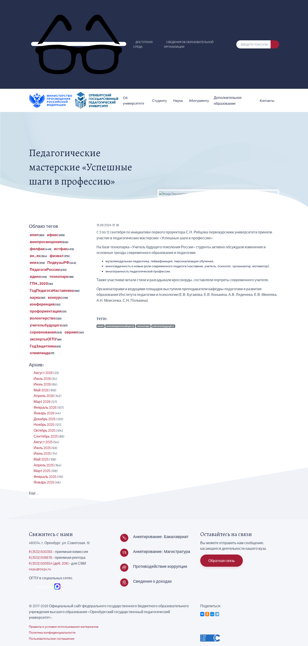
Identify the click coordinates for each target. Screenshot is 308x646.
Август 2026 (43, 372)
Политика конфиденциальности (52, 632)
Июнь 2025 (42, 453)
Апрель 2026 (44, 395)
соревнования (43, 332)
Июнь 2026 (42, 384)
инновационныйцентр (120, 325)
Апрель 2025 (44, 465)
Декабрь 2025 (45, 419)
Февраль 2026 (45, 407)
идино (35, 276)
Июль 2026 (42, 378)
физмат (56, 255)
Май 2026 (41, 390)
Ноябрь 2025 (44, 424)
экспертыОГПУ (43, 339)
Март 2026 (42, 401)
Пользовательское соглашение (51, 638)
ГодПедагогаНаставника (52, 290)
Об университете (133, 100)
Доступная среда (143, 44)
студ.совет (44, 586)
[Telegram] (217, 614)
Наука (178, 100)
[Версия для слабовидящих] (78, 44)
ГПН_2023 (39, 283)
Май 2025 (41, 459)
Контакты (267, 100)
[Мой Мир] (212, 614)
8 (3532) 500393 (40, 551)
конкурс (55, 297)
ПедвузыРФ (58, 262)
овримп (71, 332)
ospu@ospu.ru (40, 569)
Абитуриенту (199, 100)
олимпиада (40, 353)
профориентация (45, 311)
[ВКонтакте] (202, 614)
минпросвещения (46, 242)
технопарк (143, 325)
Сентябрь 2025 (46, 436)
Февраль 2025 (45, 476)
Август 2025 (43, 442)
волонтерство (42, 318)
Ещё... (34, 493)
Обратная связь (221, 560)
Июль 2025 (42, 447)
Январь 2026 (44, 413)
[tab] (57, 493)
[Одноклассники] (207, 614)
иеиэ (34, 262)
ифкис (52, 235)
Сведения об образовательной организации (189, 44)
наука (35, 297)
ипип (100, 325)
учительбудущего (163, 325)
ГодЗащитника (43, 346)
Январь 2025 (44, 482)
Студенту (159, 100)
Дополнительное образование (228, 100)
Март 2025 (42, 470)
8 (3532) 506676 (40, 557)
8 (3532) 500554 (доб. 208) (48, 563)
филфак (37, 249)
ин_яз (35, 255)
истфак (60, 249)
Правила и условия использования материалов (63, 626)
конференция (42, 304)
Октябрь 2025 (44, 430)
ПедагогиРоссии (45, 269)
